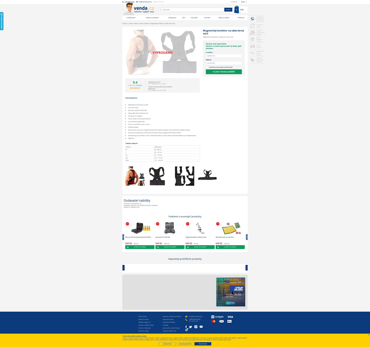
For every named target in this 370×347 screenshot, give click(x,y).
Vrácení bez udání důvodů (260, 53)
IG (195, 326)
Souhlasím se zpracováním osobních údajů (221, 67)
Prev (124, 268)
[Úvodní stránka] (138, 9)
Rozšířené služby (259, 26)
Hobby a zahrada (152, 18)
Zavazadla (172, 18)
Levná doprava (259, 46)
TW (190, 326)
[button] (139, 247)
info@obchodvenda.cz (145, 2)
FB (186, 326)
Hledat (228, 10)
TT (186, 329)
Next (245, 268)
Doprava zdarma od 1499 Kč (259, 60)
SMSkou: (209, 60)
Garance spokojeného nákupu (260, 32)
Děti (183, 18)
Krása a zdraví (223, 18)
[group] (139, 235)
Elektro (207, 18)
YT (201, 326)
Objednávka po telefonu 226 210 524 (260, 19)
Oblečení (194, 18)
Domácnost (131, 18)
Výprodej (241, 18)
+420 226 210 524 (129, 2)
